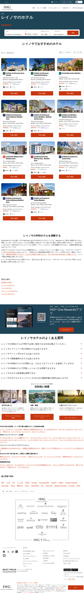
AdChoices (66, 553)
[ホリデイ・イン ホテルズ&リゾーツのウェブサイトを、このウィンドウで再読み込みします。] (63, 519)
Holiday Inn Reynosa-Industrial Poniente (41, 74)
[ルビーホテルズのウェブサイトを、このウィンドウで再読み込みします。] (53, 512)
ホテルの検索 (26, 553)
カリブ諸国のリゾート (22, 438)
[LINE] (4, 555)
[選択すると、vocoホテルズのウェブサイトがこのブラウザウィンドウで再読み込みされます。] (44, 512)
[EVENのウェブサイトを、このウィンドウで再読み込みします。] (42, 519)
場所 (34, 8)
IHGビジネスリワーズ (48, 550)
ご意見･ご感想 (66, 563)
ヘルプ (6, 2)
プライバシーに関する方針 (29, 592)
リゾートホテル (16, 432)
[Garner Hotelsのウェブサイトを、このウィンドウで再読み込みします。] (20, 526)
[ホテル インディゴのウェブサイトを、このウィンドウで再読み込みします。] (34, 512)
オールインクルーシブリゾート (41, 438)
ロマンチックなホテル (65, 429)
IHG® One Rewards (78, 8)
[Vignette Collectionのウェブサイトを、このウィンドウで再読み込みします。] (62, 505)
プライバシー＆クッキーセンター (71, 558)
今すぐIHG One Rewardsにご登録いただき (62, 254)
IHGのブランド (67, 8)
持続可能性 (46, 558)
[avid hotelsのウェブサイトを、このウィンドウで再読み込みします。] (30, 526)
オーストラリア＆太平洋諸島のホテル (38, 465)
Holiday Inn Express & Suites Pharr (69, 157)
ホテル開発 (26, 558)
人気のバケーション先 (35, 456)
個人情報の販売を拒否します (70, 561)
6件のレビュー (44, 169)
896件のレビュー (16, 211)
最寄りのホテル (5, 456)
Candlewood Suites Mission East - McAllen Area (42, 158)
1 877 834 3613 (22, 571)
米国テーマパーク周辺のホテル (51, 448)
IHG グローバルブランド (29, 556)
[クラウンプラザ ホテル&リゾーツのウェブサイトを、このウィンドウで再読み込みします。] (20, 519)
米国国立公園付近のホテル (31, 448)
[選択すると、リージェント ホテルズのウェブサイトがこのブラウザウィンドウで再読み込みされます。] (30, 505)
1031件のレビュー (73, 167)
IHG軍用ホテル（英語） (49, 555)
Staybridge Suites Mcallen (71, 73)
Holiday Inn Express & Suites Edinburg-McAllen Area (15, 200)
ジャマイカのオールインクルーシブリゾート (42, 440)
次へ (75, 587)
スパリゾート (26, 432)
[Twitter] (8, 551)
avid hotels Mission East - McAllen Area (15, 157)
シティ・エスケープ (6, 429)
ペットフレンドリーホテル (52, 456)
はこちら (72, 579)
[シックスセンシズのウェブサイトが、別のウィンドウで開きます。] (20, 505)
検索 (73, 32)
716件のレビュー (16, 84)
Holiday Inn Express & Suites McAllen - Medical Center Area (42, 117)
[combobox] (14, 34)
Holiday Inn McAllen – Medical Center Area (69, 116)
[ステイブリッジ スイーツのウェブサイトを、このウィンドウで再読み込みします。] (52, 526)
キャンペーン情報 (41, 8)
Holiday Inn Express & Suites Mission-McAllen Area (14, 117)
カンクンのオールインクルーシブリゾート (66, 438)
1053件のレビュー (17, 127)
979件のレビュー (44, 127)
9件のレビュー (16, 167)
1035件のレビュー (73, 83)
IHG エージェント (27, 563)
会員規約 (65, 550)
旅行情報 (45, 553)
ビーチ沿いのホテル (6, 438)
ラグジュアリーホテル (19, 456)
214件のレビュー (72, 125)
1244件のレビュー (44, 209)
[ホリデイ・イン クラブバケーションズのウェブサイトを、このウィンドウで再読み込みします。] (63, 526)
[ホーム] (3, 491)
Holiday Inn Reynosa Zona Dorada (15, 74)
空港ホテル (6, 432)
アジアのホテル (20, 465)
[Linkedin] (16, 551)
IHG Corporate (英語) (48, 563)
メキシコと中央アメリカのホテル (63, 465)
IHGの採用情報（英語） (29, 551)
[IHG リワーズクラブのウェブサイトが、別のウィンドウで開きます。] (42, 540)
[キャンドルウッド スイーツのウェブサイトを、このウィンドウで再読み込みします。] (42, 533)
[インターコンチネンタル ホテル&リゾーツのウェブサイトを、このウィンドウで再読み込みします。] (45, 505)
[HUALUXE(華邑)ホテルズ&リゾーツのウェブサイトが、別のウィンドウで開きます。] (63, 512)
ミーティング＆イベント (54, 8)
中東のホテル (11, 467)
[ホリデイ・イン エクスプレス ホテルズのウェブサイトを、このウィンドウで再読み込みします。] (53, 519)
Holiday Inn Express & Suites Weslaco (41, 199)
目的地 (6, 31)
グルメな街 (18, 429)
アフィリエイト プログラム (30, 561)
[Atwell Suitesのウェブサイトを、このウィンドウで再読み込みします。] (40, 526)
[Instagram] (12, 551)
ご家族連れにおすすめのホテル (10, 448)
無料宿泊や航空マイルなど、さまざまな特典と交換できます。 (26, 254)
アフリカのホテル (23, 467)
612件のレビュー (44, 84)
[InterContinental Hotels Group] (7, 8)
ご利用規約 (66, 556)
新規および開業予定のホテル (33, 429)
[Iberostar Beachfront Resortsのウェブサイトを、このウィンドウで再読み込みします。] (31, 519)
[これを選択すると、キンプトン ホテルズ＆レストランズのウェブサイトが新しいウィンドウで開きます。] (22, 512)
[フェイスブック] (4, 551)
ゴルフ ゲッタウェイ (38, 432)
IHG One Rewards (9, 252)
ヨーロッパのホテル (6, 465)
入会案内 (45, 560)
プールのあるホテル (50, 429)
